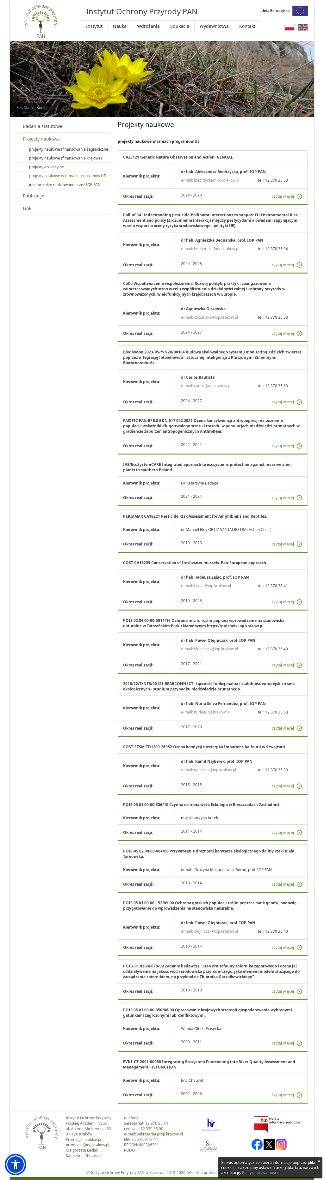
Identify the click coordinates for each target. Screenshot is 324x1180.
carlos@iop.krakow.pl (212, 385)
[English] (303, 27)
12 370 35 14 (156, 1123)
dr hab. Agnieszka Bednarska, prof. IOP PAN (222, 240)
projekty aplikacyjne (46, 167)
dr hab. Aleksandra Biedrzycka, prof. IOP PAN (223, 171)
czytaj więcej (283, 196)
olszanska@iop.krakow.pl (216, 317)
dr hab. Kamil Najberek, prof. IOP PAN (216, 761)
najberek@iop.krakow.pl (215, 770)
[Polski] (289, 27)
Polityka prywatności (260, 1172)
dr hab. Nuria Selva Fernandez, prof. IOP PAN (223, 703)
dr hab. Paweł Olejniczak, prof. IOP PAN (218, 640)
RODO (129, 1150)
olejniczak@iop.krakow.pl (216, 649)
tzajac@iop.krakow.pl (212, 585)
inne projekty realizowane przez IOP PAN (65, 184)
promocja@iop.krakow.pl (87, 1144)
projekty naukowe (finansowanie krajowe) (65, 158)
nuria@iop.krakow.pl (212, 712)
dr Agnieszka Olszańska (203, 308)
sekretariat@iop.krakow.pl (160, 1134)
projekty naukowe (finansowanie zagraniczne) (69, 149)
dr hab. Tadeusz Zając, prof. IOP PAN (215, 577)
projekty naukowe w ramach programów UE (67, 175)
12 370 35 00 (151, 1128)
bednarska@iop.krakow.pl (216, 248)
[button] (15, 1164)
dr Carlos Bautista (198, 377)
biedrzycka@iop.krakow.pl (217, 180)
